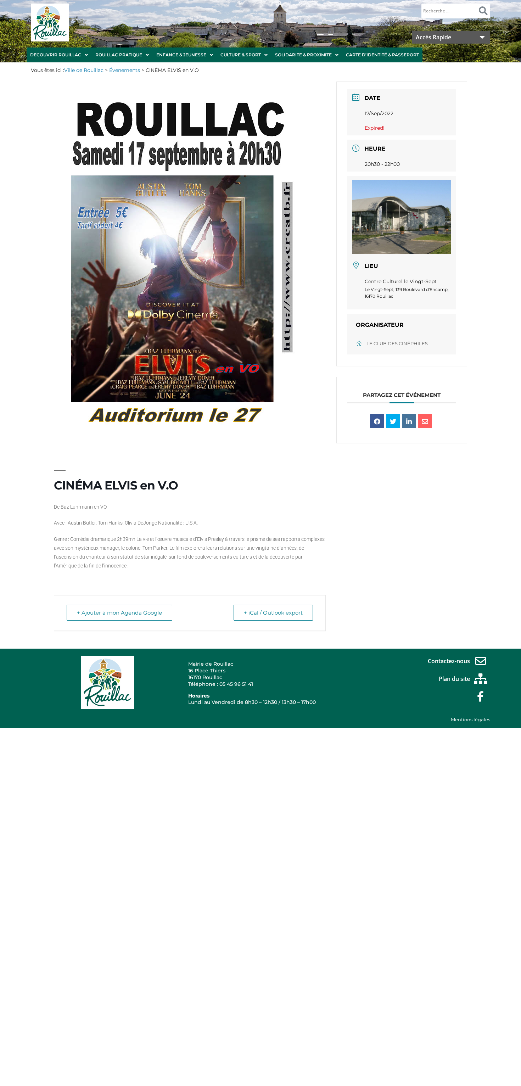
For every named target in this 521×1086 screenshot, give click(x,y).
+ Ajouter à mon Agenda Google (119, 612)
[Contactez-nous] (480, 661)
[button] (59, 54)
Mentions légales (470, 719)
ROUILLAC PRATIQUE (118, 54)
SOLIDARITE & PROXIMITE (303, 54)
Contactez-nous (449, 661)
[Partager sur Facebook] (377, 421)
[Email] (425, 421)
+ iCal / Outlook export (273, 612)
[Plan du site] (480, 678)
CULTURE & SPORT (240, 54)
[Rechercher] (483, 11)
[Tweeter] (393, 421)
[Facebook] (480, 696)
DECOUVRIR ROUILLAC (55, 54)
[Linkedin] (409, 421)
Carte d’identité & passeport (382, 54)
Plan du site (454, 679)
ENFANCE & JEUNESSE (181, 54)
